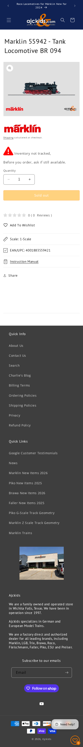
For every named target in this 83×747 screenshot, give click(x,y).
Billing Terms (19, 385)
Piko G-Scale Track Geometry (31, 513)
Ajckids (46, 739)
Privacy (14, 415)
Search (14, 365)
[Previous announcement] (8, 6)
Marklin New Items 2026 (28, 473)
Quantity (9, 171)
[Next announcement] (75, 6)
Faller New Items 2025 (26, 503)
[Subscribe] (67, 672)
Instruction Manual (24, 261)
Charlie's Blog (20, 375)
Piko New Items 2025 (25, 483)
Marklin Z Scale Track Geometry (34, 523)
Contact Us (17, 355)
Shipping (8, 137)
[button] (9, 20)
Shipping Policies (22, 405)
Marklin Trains (20, 533)
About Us (16, 345)
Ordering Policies (23, 395)
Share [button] (13, 275)
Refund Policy (20, 425)
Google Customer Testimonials (33, 453)
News (13, 463)
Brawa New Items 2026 (27, 493)
